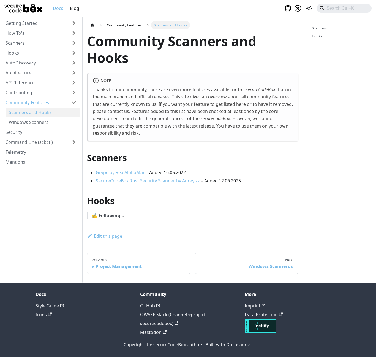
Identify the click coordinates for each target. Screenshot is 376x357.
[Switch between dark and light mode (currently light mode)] (308, 8)
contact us (118, 111)
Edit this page (108, 236)
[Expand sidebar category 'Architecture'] (74, 72)
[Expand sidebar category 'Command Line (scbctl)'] (74, 142)
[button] (41, 23)
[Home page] (92, 25)
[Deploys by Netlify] (260, 331)
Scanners (319, 28)
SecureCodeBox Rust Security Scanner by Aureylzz (148, 181)
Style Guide (47, 306)
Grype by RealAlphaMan (121, 172)
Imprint (252, 306)
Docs (58, 8)
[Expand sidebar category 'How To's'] (74, 33)
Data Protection (261, 315)
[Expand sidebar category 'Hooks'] (74, 52)
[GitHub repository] (286, 8)
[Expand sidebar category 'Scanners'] (74, 43)
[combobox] (344, 8)
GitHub (147, 306)
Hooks (317, 36)
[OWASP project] (297, 8)
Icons (41, 315)
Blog (74, 8)
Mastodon (151, 332)
